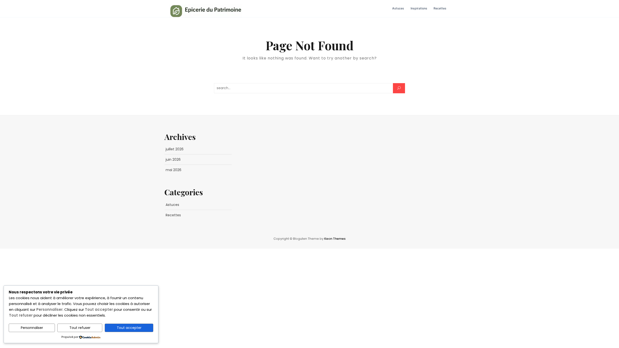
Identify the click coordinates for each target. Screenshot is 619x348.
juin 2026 (173, 159)
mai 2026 (173, 169)
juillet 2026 (175, 149)
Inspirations (419, 8)
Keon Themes (335, 238)
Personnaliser (32, 327)
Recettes (440, 8)
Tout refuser (79, 327)
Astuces (398, 8)
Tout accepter (129, 327)
